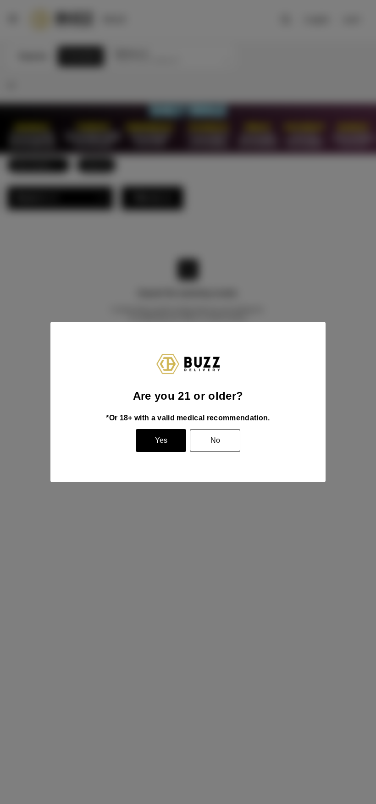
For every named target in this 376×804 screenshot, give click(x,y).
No (215, 440)
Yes (161, 440)
